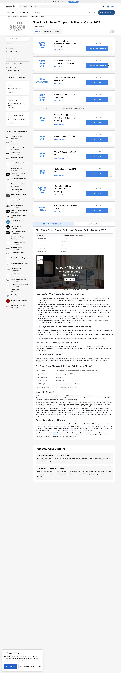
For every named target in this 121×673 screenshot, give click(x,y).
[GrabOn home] (12, 6)
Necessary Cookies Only (30, 666)
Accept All (10, 666)
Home (9, 17)
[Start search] (21, 6)
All (37, 32)
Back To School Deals (106, 12)
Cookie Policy (22, 661)
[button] (17, 26)
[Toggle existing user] (112, 31)
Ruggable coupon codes (70, 430)
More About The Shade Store (53, 224)
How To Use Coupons (94, 224)
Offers (57, 32)
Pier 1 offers (58, 433)
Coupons (47, 32)
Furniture (15, 17)
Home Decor (23, 17)
